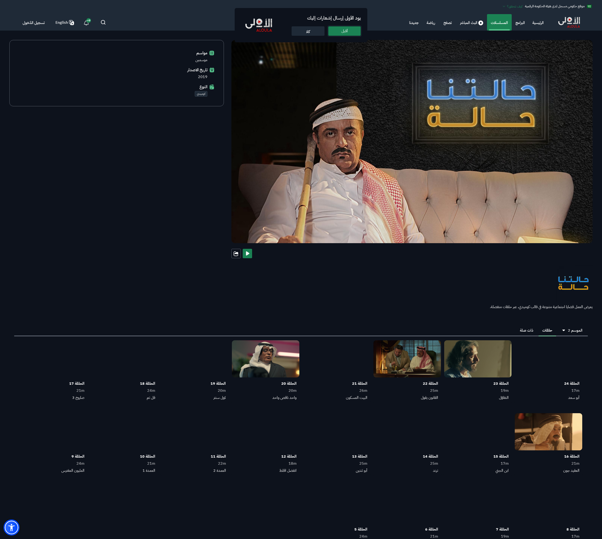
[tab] (547, 330)
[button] (11, 527)
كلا (308, 32)
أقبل (344, 31)
